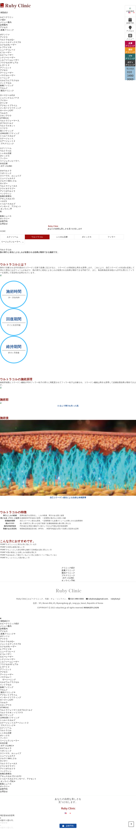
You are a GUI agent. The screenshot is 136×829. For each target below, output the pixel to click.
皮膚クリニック (7, 30)
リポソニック (5, 173)
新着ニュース (5, 216)
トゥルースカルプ (7, 136)
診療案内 (4, 25)
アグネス (4, 70)
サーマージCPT (6, 111)
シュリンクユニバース (9, 98)
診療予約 (4, 221)
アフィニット (5, 68)
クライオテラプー (7, 188)
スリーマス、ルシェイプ (10, 176)
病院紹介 (4, 12)
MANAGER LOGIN (91, 608)
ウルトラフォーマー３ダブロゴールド (16, 710)
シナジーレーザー (7, 57)
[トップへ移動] (131, 824)
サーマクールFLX (7, 95)
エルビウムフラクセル (9, 80)
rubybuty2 (115, 599)
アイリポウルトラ (7, 191)
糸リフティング (6, 131)
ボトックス (5, 156)
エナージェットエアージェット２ (14, 723)
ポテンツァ (5, 35)
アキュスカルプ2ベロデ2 (10, 776)
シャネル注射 (5, 153)
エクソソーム (5, 148)
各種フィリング (6, 85)
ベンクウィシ (5, 194)
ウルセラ (4, 113)
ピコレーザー (5, 52)
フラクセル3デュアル (9, 63)
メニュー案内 (5, 22)
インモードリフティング (10, 108)
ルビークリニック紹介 (9, 624)
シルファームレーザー (9, 60)
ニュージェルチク (7, 178)
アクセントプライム (8, 105)
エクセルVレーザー (8, 45)
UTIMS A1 (4, 118)
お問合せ (4, 224)
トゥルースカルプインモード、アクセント (18, 779)
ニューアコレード (7, 50)
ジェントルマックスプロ (10, 42)
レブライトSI (5, 47)
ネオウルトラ (5, 171)
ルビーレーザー (6, 55)
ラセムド (4, 88)
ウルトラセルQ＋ (7, 40)
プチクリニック (7, 143)
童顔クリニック (7, 91)
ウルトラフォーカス (8, 186)
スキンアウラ (5, 116)
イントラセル (5, 83)
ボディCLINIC (6, 166)
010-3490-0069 (77, 599)
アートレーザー (6, 73)
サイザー (4, 183)
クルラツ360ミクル (8, 181)
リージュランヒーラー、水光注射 (13, 242)
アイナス (4, 37)
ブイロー (4, 100)
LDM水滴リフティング (9, 133)
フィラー (4, 158)
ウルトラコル (5, 151)
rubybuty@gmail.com (98, 599)
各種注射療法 (5, 196)
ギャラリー (5, 219)
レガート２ (5, 65)
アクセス (4, 27)
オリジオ (4, 103)
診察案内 (4, 629)
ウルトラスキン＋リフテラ (11, 713)
